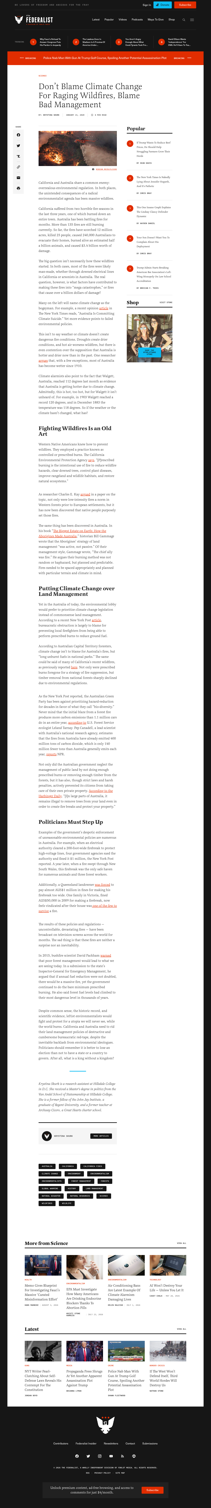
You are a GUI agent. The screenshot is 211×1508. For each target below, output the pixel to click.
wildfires (47, 1203)
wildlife (66, 1203)
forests (105, 1181)
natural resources (80, 1196)
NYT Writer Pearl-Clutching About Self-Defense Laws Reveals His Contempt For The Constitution (43, 1380)
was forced (102, 885)
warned (105, 955)
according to (77, 723)
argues (43, 361)
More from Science (46, 1243)
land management (94, 1188)
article (103, 308)
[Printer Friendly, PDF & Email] (18, 188)
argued (85, 494)
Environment (74, 1173)
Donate (165, 4)
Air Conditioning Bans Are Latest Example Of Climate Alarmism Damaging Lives (124, 1292)
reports (51, 754)
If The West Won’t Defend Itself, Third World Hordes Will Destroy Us (164, 1378)
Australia (47, 1166)
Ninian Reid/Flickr (106, 169)
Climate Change (50, 1173)
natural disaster (51, 1196)
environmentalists (51, 1181)
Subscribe (185, 4)
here (74, 667)
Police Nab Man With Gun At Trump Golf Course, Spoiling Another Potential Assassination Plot (126, 1380)
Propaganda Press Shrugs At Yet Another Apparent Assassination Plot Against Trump (84, 1378)
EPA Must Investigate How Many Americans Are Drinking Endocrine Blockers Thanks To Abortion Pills (83, 1298)
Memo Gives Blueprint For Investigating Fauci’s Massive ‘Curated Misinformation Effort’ (42, 1292)
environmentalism (99, 1173)
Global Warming (50, 1188)
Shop (133, 302)
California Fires (93, 1166)
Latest (32, 1329)
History (72, 1188)
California (68, 1166)
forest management (81, 1181)
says (91, 460)
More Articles (101, 1136)
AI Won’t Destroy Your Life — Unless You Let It (167, 1288)
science (104, 1196)
